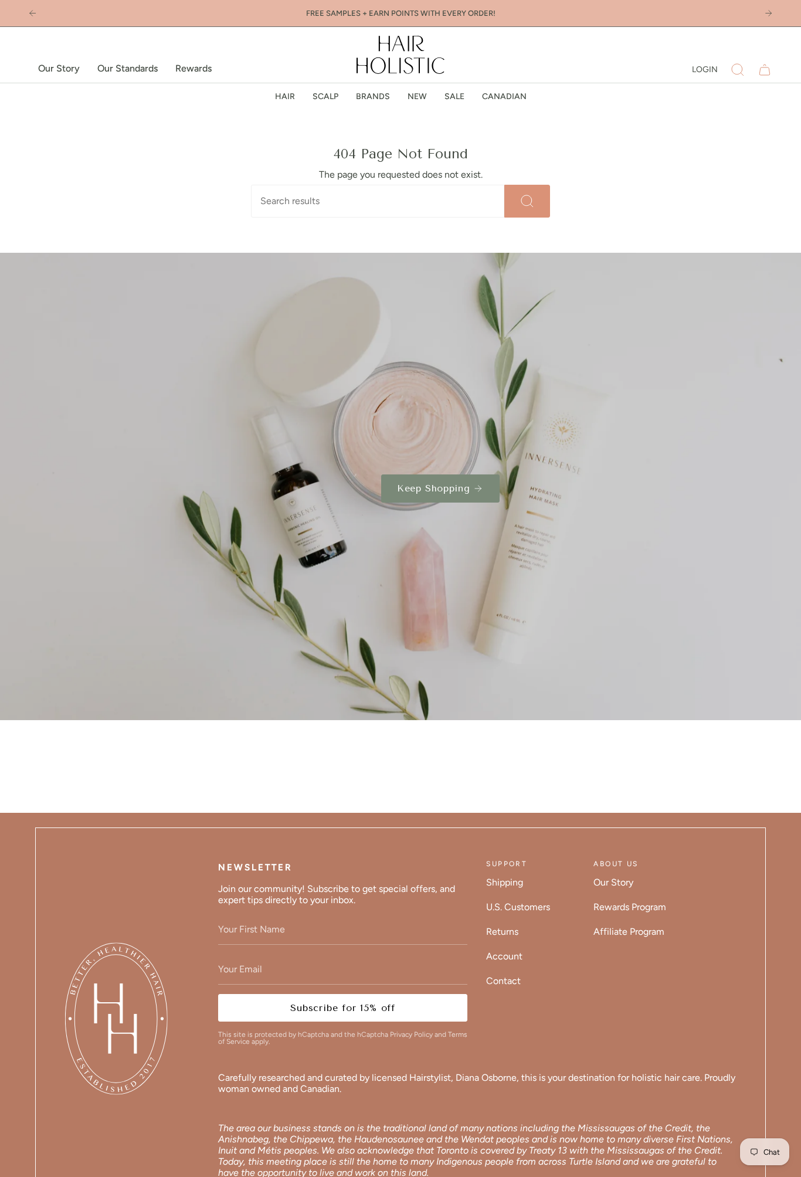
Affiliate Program (628, 931)
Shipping (504, 882)
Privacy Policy (411, 1034)
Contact (503, 980)
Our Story (613, 882)
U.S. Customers (518, 907)
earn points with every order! (432, 13)
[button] (737, 70)
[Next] (768, 13)
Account (504, 956)
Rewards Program (629, 907)
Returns (502, 931)
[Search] (527, 201)
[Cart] (764, 70)
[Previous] (32, 13)
